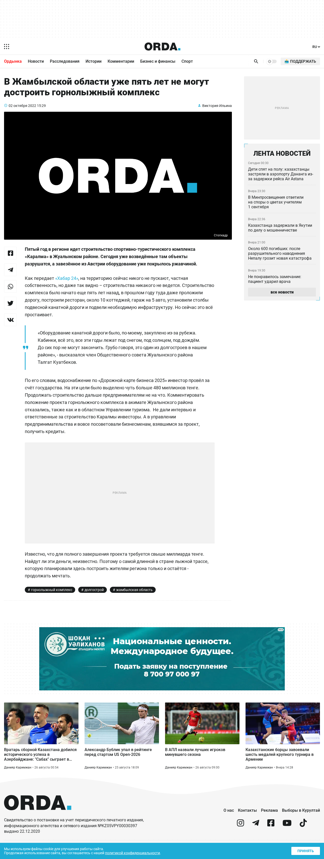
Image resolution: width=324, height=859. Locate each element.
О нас (229, 810)
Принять (305, 851)
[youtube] (287, 825)
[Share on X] (10, 303)
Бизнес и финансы (157, 61)
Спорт (187, 61)
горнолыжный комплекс (51, 590)
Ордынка (13, 61)
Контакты (247, 810)
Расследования (64, 61)
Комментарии (121, 61)
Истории (94, 61)
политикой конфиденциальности (132, 853)
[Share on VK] (10, 319)
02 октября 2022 (22, 106)
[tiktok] (303, 825)
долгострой (94, 590)
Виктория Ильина (217, 106)
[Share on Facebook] (10, 253)
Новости (36, 61)
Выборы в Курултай (301, 810)
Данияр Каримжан (17, 767)
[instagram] (240, 825)
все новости (282, 292)
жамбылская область (134, 590)
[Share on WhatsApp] (10, 286)
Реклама (269, 810)
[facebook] (270, 825)
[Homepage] (162, 46)
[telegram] (255, 825)
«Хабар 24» (66, 278)
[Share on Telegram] (10, 269)
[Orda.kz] (37, 814)
